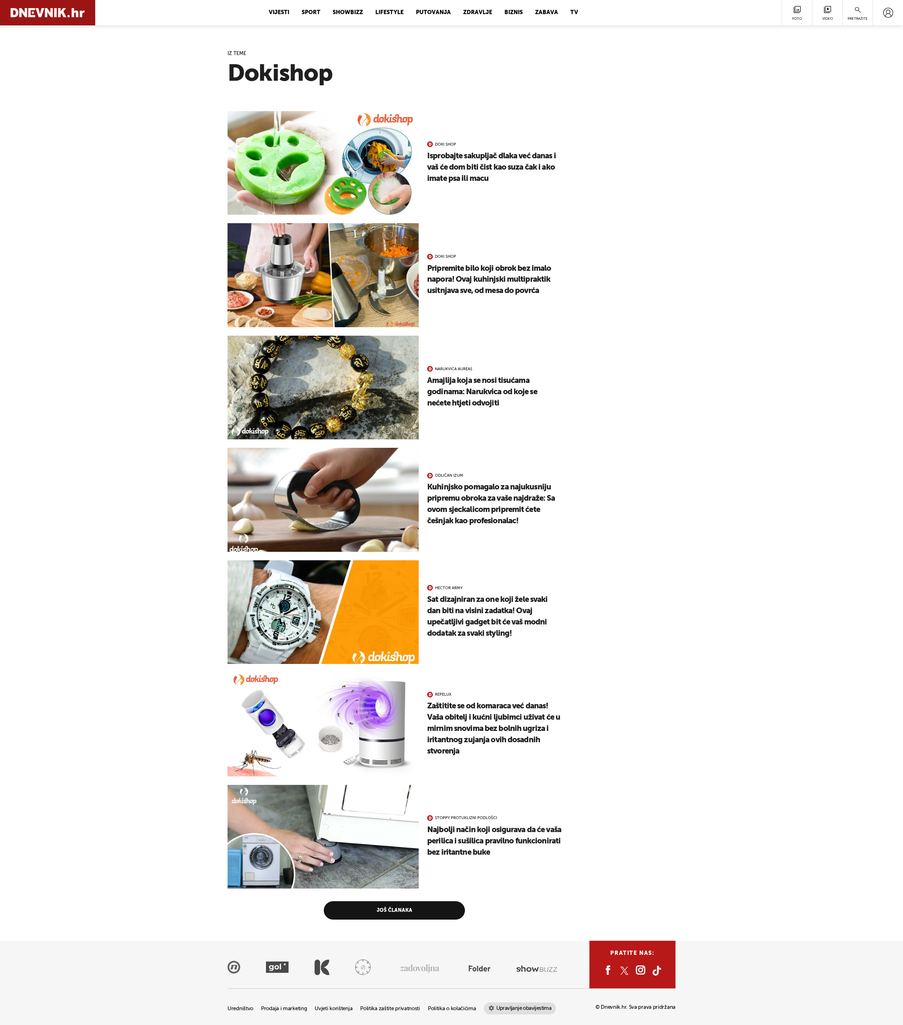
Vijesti (279, 13)
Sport (311, 13)
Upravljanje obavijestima (524, 1008)
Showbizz (348, 13)
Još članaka (394, 910)
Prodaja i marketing (284, 1008)
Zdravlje (477, 13)
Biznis (513, 13)
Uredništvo (240, 1008)
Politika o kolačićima (452, 1008)
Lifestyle (389, 13)
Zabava (546, 13)
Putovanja (433, 13)
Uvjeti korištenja (333, 1008)
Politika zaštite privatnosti (390, 1008)
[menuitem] (888, 13)
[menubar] (888, 13)
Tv (574, 13)
